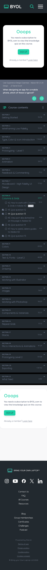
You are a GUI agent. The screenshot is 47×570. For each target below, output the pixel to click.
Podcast (23, 530)
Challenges (23, 526)
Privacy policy (23, 548)
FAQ (23, 495)
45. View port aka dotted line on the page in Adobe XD (21, 219)
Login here (33, 60)
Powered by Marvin (24, 540)
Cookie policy (23, 552)
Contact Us (23, 491)
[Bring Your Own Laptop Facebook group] (24, 481)
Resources (23, 503)
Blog (23, 513)
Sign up (23, 52)
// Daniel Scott (16, 86)
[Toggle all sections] (43, 108)
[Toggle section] (44, 115)
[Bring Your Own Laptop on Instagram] (7, 481)
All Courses (23, 499)
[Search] (32, 7)
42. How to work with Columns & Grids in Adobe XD (21, 204)
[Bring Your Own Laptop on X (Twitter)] (32, 481)
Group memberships (23, 517)
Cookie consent (23, 556)
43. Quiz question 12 (17, 210)
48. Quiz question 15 (17, 236)
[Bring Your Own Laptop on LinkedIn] (40, 481)
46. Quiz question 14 (17, 225)
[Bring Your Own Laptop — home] (12, 6)
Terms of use (23, 544)
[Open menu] (40, 6)
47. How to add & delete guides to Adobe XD (22, 230)
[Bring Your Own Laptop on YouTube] (15, 481)
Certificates (23, 522)
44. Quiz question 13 (17, 214)
